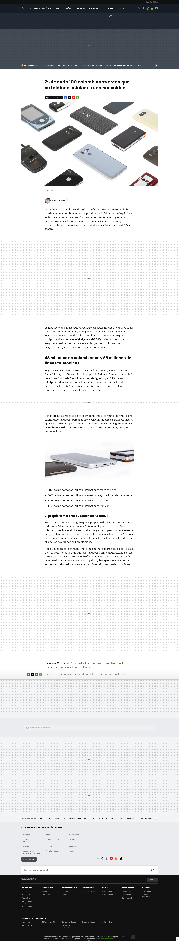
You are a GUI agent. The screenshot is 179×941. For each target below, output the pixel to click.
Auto (58, 8)
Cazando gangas (52, 839)
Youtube (156, 8)
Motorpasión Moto (109, 894)
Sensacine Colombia (66, 926)
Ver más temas (29, 859)
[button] (60, 199)
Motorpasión (107, 891)
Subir (150, 880)
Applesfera (26, 898)
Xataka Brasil (27, 925)
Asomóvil (80, 674)
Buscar (153, 870)
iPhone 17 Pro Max (84, 65)
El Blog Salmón (147, 891)
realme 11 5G (132, 818)
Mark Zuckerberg (67, 65)
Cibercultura (96, 8)
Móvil (69, 8)
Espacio (81, 8)
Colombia (120, 674)
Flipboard (73, 97)
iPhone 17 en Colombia (49, 65)
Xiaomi (71, 851)
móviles (69, 674)
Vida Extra (46, 894)
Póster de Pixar (45, 818)
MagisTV (120, 818)
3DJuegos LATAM (48, 922)
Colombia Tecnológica (39, 8)
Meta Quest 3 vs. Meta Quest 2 (101, 818)
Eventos (72, 839)
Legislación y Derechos (27, 840)
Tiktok (147, 8)
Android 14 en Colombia (78, 818)
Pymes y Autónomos (146, 895)
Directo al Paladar (89, 891)
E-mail (77, 97)
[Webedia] (152, 1)
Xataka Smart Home (27, 902)
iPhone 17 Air (121, 65)
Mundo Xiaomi (27, 906)
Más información (107, 938)
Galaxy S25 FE (108, 65)
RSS (116, 858)
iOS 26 (97, 65)
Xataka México (27, 922)
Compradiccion (128, 898)
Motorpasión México (107, 923)
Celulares (58, 674)
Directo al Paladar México (89, 923)
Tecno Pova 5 (60, 818)
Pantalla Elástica (52, 851)
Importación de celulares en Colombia (31, 852)
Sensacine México (69, 922)
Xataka (24, 891)
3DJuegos (45, 891)
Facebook (143, 8)
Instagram (152, 8)
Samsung (133, 65)
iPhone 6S (73, 846)
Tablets (48, 834)
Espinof (65, 894)
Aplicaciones (74, 834)
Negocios (123, 8)
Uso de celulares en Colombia (100, 674)
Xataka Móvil (27, 894)
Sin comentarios (55, 98)
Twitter (139, 8)
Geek (110, 8)
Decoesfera (126, 894)
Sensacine (66, 891)
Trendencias (126, 891)
